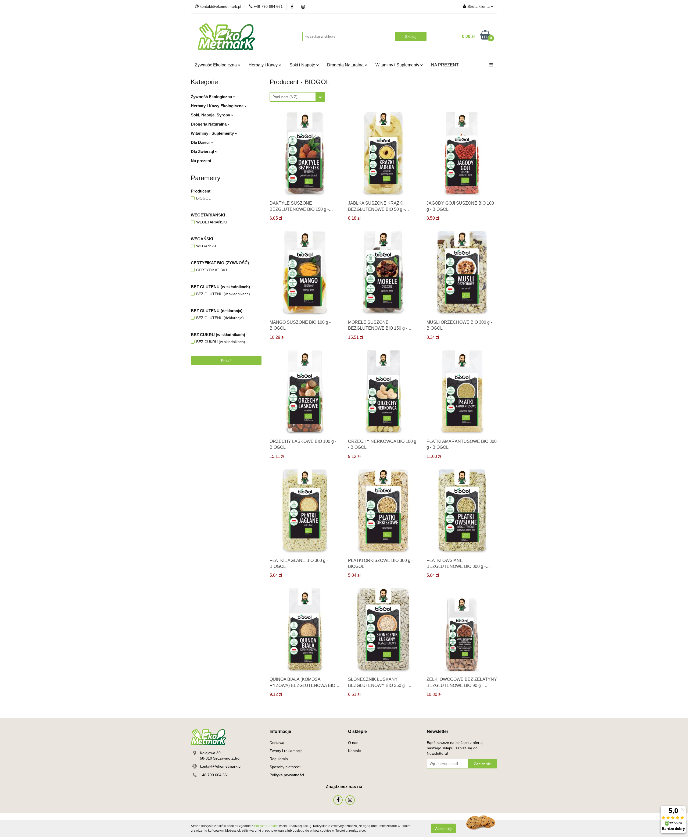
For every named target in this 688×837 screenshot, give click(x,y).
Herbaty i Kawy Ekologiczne (218, 106)
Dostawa (277, 742)
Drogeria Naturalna (346, 65)
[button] (280, 732)
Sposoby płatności (285, 767)
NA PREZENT (445, 65)
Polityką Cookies (266, 826)
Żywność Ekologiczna (216, 65)
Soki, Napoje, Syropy (211, 115)
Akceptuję (443, 828)
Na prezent (201, 160)
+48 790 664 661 (214, 775)
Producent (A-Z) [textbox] (285, 97)
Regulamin (279, 759)
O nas (353, 742)
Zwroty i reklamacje (286, 751)
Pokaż (226, 360)
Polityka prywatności (287, 775)
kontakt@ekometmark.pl (220, 766)
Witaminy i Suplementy (397, 65)
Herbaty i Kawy (264, 65)
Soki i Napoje (302, 65)
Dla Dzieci (201, 142)
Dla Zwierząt (203, 151)
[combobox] (297, 97)
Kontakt (354, 751)
